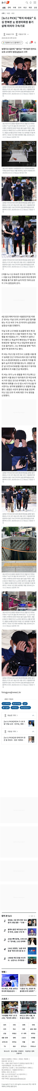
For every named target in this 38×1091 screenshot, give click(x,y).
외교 (14, 1029)
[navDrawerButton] (34, 2)
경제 (23, 1025)
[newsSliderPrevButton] (29, 916)
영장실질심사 (25, 707)
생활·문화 (5, 1038)
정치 (4, 1025)
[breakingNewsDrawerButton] (31, 2)
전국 (4, 1029)
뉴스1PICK (6, 704)
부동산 (14, 1033)
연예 (3, 971)
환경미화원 (16, 704)
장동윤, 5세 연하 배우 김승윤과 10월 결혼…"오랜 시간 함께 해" (17, 922)
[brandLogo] (5, 2)
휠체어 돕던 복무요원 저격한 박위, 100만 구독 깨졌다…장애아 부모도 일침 (17, 932)
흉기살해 (6, 707)
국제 (33, 1025)
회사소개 (6, 1051)
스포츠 (4, 998)
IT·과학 (23, 1033)
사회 (3, 13)
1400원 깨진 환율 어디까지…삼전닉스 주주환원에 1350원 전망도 (17, 960)
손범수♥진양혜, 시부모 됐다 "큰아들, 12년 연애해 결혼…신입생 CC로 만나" (17, 941)
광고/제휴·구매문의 (17, 1051)
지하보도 (15, 707)
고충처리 (19, 1053)
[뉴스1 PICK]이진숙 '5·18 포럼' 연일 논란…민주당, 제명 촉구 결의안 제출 (15, 722)
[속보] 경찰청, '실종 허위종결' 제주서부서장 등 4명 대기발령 (17, 951)
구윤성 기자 (11, 731)
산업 (4, 1033)
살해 (25, 704)
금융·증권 (33, 1029)
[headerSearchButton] (27, 2)
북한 (23, 1029)
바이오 (33, 1033)
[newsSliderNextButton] (34, 916)
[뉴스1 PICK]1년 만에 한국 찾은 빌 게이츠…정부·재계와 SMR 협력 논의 (14, 739)
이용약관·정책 (29, 1051)
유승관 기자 (11, 715)
